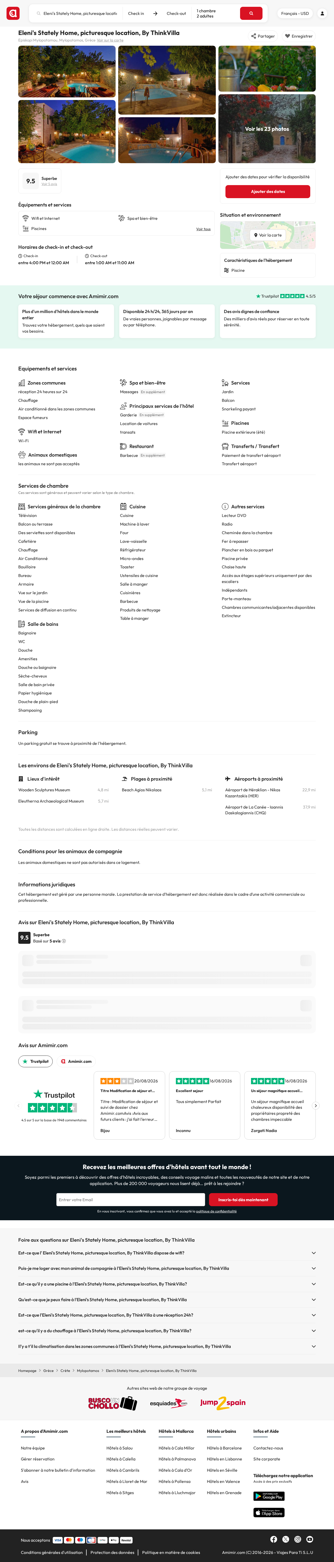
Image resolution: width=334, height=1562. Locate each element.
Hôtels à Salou (119, 1448)
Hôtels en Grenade (224, 1492)
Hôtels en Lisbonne (224, 1458)
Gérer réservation (38, 1458)
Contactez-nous (268, 1448)
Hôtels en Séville (222, 1470)
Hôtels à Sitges (120, 1492)
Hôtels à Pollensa (174, 1481)
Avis (24, 1481)
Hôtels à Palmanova (177, 1458)
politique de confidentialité (216, 1211)
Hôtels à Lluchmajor (177, 1492)
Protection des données (112, 1552)
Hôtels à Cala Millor (177, 1448)
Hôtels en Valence (223, 1481)
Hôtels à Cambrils (122, 1470)
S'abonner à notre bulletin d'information (58, 1470)
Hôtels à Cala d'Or (175, 1470)
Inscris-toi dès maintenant (243, 1199)
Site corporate (266, 1458)
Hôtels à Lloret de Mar (126, 1481)
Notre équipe (33, 1448)
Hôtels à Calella (120, 1458)
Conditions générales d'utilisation (52, 1552)
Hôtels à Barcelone (224, 1448)
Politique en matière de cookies (171, 1552)
